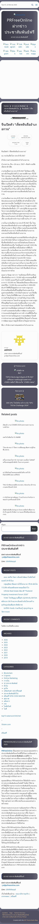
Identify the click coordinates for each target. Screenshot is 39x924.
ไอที (5, 709)
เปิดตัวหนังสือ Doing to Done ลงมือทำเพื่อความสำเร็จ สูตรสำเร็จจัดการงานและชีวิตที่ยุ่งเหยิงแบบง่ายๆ (19, 512)
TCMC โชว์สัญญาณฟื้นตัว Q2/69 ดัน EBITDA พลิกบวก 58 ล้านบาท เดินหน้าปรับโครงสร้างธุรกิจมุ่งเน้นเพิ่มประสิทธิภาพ (19, 601)
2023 (6, 647)
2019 (6, 658)
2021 (6, 652)
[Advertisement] (19, 79)
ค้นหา (3, 524)
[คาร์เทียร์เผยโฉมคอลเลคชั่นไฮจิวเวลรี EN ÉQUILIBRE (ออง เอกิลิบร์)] (19, 468)
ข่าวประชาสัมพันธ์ (18, 106)
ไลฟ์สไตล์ (7, 706)
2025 (6, 642)
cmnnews (5, 896)
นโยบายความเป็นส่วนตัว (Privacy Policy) (14, 917)
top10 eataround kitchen (11, 716)
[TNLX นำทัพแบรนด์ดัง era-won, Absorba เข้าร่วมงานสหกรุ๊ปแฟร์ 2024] (19, 480)
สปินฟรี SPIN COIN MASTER (14, 696)
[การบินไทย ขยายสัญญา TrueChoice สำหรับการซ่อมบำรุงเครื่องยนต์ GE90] (19, 493)
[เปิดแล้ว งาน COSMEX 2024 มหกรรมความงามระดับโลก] (19, 421)
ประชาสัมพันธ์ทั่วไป (11, 108)
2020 (6, 655)
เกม (5, 704)
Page (10, 913)
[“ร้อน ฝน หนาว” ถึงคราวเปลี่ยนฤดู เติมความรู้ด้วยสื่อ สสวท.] (19, 443)
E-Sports (7, 675)
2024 (6, 645)
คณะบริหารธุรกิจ (22, 894)
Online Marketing (11, 678)
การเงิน (6, 681)
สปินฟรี (4, 733)
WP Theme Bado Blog (31, 920)
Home (6, 106)
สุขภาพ (6, 698)
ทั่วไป (6, 686)
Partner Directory (19, 913)
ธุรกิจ (6, 688)
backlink (5, 913)
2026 (6, 640)
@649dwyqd (11, 561)
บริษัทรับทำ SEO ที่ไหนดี (13, 691)
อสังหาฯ (7, 701)
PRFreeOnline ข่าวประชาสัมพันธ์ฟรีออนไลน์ (15, 915)
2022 (6, 650)
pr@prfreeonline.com (10, 557)
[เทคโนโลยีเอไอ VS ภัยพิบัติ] (19, 433)
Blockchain (8, 673)
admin (13, 137)
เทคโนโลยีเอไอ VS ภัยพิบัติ (11, 437)
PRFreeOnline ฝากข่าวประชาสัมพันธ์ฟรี (19, 26)
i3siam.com (6, 724)
